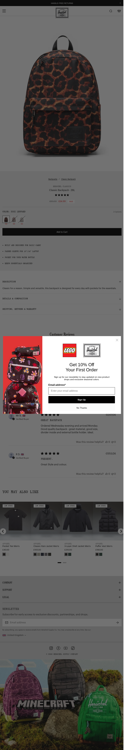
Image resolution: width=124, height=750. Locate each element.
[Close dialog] (117, 340)
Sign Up (82, 399)
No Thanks (82, 408)
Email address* (57, 385)
